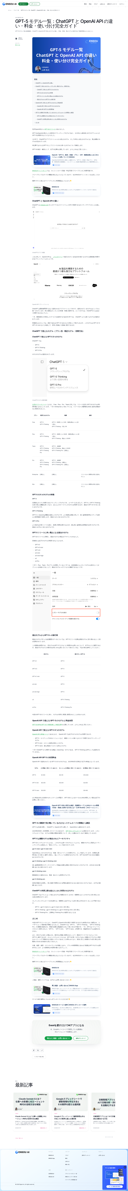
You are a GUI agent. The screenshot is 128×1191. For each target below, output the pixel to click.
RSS (66, 1158)
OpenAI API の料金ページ (40, 734)
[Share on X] (37, 1050)
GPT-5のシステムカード (73, 831)
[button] (114, 1177)
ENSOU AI (51, 1155)
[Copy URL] (42, 1050)
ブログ (96, 4)
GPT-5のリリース (50, 129)
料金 (90, 4)
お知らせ (102, 4)
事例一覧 (67, 1164)
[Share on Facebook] (33, 1050)
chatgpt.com (44, 205)
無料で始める (23, 4)
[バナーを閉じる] (125, 1167)
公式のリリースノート (39, 404)
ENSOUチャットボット (39, 171)
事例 (85, 4)
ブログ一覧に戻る (39, 1056)
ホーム (9, 10)
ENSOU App (52, 1158)
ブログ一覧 (16, 10)
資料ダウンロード (112, 4)
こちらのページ (58, 257)
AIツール (17, 45)
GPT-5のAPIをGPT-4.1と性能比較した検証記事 (47, 724)
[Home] (9, 4)
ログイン (121, 4)
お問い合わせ (34, 4)
